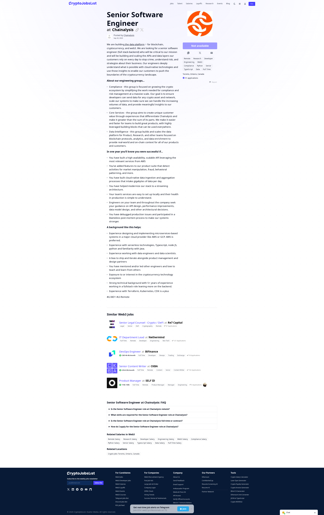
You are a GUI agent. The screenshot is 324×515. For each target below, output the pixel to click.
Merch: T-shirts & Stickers (182, 503)
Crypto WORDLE (236, 502)
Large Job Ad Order (151, 484)
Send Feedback (178, 480)
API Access (177, 496)
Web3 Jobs (119, 477)
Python (200, 65)
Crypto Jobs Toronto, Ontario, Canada (123, 454)
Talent (179, 3)
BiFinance (151, 351)
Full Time (207, 69)
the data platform (134, 44)
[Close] (191, 509)
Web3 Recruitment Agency (154, 477)
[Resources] (239, 3)
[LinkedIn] (73, 489)
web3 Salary (182, 439)
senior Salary (128, 443)
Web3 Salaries (120, 484)
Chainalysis (123, 29)
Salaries (189, 3)
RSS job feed (120, 505)
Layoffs (199, 3)
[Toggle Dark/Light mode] (234, 3)
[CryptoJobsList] (82, 3)
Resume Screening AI (210, 484)
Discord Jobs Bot (121, 502)
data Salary (160, 443)
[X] (68, 489)
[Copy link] (188, 53)
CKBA (154, 366)
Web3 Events (120, 491)
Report (214, 82)
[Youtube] (86, 489)
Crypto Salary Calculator (239, 477)
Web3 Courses (120, 495)
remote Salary (114, 439)
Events (220, 3)
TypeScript (188, 69)
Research (210, 3)
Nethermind (157, 337)
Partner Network (208, 492)
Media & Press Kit (179, 492)
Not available (200, 46)
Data (198, 69)
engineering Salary (166, 439)
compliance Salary (199, 439)
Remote (187, 58)
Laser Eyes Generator (238, 480)
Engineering (189, 62)
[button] (299, 512)
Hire (251, 4)
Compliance (189, 65)
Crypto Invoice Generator (240, 488)
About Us (176, 477)
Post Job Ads (148, 480)
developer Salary (147, 439)
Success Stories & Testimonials (155, 498)
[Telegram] (77, 489)
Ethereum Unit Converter (240, 495)
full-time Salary (174, 443)
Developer (208, 58)
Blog (228, 3)
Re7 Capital (175, 322)
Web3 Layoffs (120, 488)
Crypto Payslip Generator (240, 484)
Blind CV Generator (238, 491)
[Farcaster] (90, 489)
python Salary (113, 443)
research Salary (130, 439)
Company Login (150, 488)
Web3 (199, 62)
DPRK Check (148, 491)
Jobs (172, 3)
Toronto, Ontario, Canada (193, 74)
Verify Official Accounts (181, 499)
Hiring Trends (149, 495)
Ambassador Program (181, 488)
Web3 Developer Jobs (123, 480)
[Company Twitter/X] (142, 29)
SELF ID (150, 380)
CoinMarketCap (207, 480)
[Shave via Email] (211, 53)
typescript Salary (144, 443)
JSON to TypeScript (237, 498)
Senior (208, 65)
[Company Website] (137, 29)
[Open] (315, 512)
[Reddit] (81, 489)
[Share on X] (199, 53)
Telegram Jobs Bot (121, 498)
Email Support (178, 484)
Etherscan (205, 477)
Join (184, 508)
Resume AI (206, 488)
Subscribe (98, 483)
